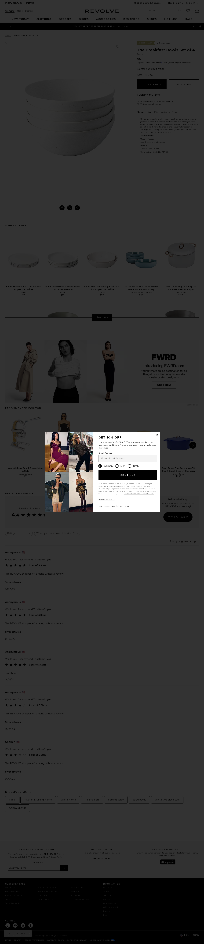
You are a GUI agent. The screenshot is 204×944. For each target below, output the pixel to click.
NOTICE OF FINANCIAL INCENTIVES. (139, 494)
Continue (128, 475)
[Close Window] (157, 434)
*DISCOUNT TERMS (106, 500)
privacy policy (150, 491)
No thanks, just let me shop (114, 506)
